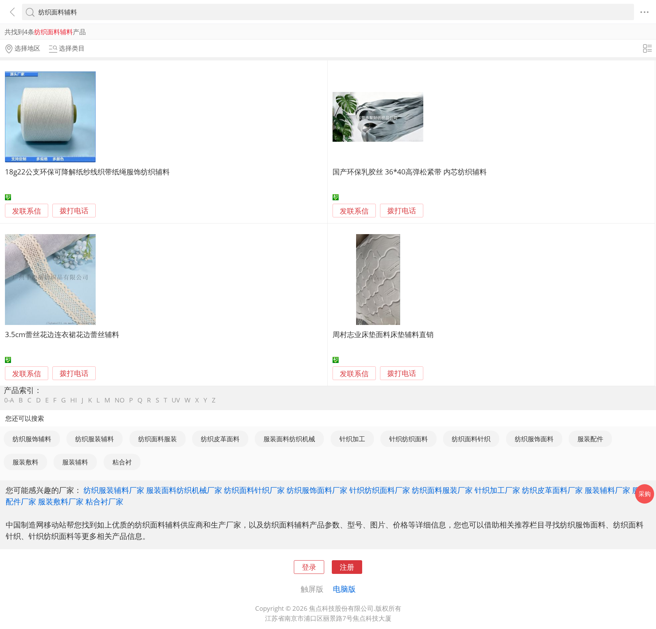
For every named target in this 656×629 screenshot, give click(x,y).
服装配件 (590, 438)
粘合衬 (122, 462)
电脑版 (344, 588)
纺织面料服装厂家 (442, 490)
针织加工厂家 (497, 490)
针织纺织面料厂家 (379, 490)
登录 (309, 567)
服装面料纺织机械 (289, 438)
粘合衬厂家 (104, 501)
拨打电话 (74, 211)
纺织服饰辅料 (32, 438)
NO (120, 400)
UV (176, 400)
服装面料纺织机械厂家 (184, 490)
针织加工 (352, 438)
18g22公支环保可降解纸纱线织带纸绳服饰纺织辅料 (87, 171)
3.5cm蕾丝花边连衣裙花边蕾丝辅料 (62, 334)
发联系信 (26, 210)
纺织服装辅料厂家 (114, 490)
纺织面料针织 (471, 438)
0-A (9, 400)
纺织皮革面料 (220, 438)
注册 (347, 567)
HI (73, 400)
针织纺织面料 (408, 438)
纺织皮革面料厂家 (552, 490)
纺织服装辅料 (94, 438)
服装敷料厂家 (61, 501)
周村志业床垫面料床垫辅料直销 (383, 334)
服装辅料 (75, 462)
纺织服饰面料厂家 (317, 490)
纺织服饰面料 (534, 438)
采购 (645, 494)
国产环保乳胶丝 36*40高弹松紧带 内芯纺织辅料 (410, 171)
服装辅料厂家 (607, 490)
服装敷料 (25, 462)
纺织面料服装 (157, 438)
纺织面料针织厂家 (254, 490)
